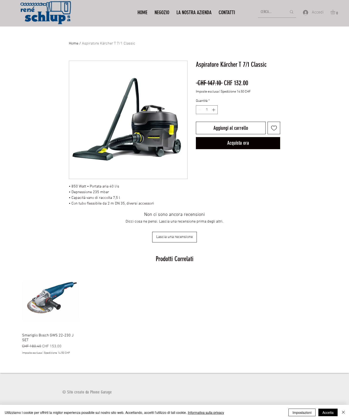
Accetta (328, 412)
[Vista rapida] (50, 300)
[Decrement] (200, 110)
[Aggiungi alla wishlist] (274, 128)
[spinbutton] (207, 110)
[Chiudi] (343, 412)
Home (73, 43)
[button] (335, 12)
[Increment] (214, 110)
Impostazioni (301, 412)
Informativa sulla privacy (206, 412)
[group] (174, 313)
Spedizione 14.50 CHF (236, 92)
